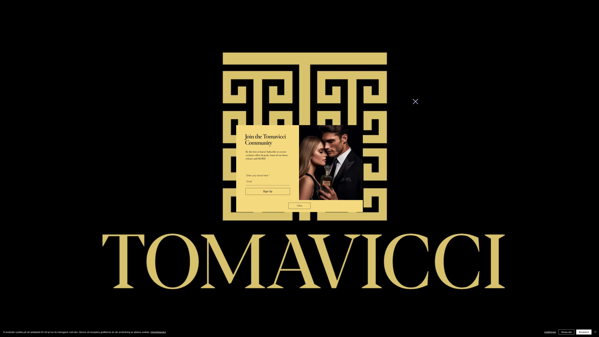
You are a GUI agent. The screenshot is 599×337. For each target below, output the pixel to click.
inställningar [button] (550, 332)
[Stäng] (595, 332)
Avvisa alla (566, 332)
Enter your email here (257, 175)
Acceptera (584, 332)
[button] (415, 101)
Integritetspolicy (158, 332)
